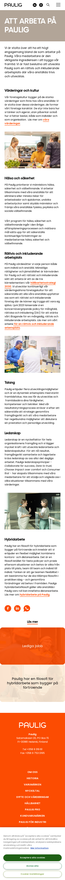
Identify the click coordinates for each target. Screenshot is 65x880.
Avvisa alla (32, 865)
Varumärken (32, 784)
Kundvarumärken (32, 816)
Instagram (41, 5)
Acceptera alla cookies (32, 857)
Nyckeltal (32, 791)
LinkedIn (35, 5)
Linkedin (17, 608)
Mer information (39, 848)
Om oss (32, 772)
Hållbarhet (33, 803)
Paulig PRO (32, 809)
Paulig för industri (32, 822)
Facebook (8, 608)
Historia (32, 778)
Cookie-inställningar (32, 874)
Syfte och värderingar (32, 797)
